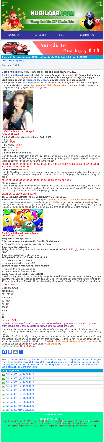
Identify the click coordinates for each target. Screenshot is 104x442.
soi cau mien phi (48, 364)
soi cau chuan (85, 362)
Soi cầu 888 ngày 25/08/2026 (20, 378)
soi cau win (79, 364)
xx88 (10, 426)
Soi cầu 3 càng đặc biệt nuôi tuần (28, 326)
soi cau (81, 359)
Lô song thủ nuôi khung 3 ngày (59, 326)
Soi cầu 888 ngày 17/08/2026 (20, 410)
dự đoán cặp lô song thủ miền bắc (18, 323)
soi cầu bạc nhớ (52, 362)
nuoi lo (15, 359)
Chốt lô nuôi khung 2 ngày (13, 60)
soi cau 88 (28, 362)
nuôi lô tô (57, 423)
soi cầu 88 (39, 421)
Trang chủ (6, 57)
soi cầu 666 (68, 421)
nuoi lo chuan (40, 359)
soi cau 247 (91, 359)
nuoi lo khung (54, 359)
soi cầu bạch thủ (11, 421)
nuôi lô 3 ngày (25, 359)
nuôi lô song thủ (69, 359)
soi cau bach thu (69, 362)
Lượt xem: (7, 65)
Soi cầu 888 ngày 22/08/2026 (20, 390)
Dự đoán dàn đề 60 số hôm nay (50, 323)
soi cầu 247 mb (44, 423)
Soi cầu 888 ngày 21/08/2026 (20, 394)
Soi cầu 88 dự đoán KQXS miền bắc (29, 57)
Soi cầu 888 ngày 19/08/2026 (20, 402)
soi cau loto (16, 364)
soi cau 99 (39, 362)
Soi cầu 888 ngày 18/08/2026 (20, 406)
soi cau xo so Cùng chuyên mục (23, 367)
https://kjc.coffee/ (21, 426)
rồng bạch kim (81, 421)
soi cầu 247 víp (26, 421)
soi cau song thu (65, 364)
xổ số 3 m (66, 423)
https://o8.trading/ (66, 426)
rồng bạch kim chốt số (26, 423)
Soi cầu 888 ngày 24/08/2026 (20, 382)
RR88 (41, 426)
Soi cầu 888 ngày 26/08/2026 (20, 374)
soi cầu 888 (94, 421)
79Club (34, 426)
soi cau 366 (16, 362)
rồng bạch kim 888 (53, 421)
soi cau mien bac (31, 364)
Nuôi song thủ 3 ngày (37, 80)
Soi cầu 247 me (80, 423)
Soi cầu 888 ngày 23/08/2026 (20, 386)
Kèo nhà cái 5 (82, 426)
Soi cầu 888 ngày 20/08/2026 (20, 398)
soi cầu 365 (28, 276)
